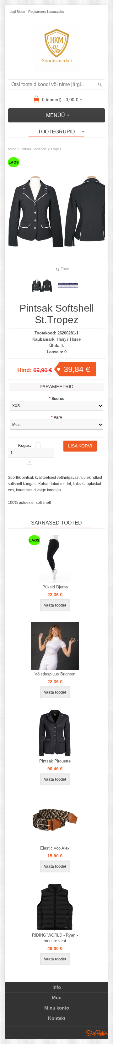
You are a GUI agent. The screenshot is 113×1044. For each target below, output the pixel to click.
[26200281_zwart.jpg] (42, 285)
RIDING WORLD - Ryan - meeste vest (55, 938)
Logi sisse (17, 11)
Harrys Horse (69, 339)
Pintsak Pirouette (55, 761)
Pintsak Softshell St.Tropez (41, 149)
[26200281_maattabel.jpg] (68, 285)
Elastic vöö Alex (55, 848)
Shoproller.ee (97, 1033)
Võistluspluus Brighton (55, 674)
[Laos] (55, 559)
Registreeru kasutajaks (46, 11)
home (12, 149)
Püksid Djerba (55, 587)
